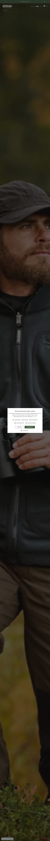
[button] (25, 430)
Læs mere (35, 416)
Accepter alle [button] (30, 427)
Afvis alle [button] (19, 427)
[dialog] (25, 420)
